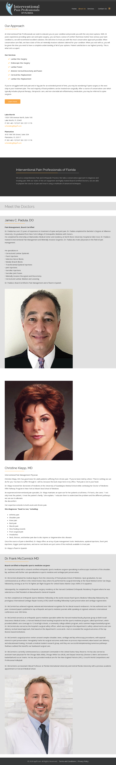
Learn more (12, 101)
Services (90, 8)
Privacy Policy (83, 761)
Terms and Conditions (67, 761)
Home (74, 8)
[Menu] (109, 8)
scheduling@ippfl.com (13, 126)
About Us (82, 8)
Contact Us (102, 8)
